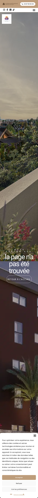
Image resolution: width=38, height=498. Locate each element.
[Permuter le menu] (34, 10)
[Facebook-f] (7, 9)
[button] (35, 436)
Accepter (19, 477)
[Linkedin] (10, 9)
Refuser (19, 483)
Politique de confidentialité (19, 494)
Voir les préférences (19, 489)
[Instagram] (4, 9)
